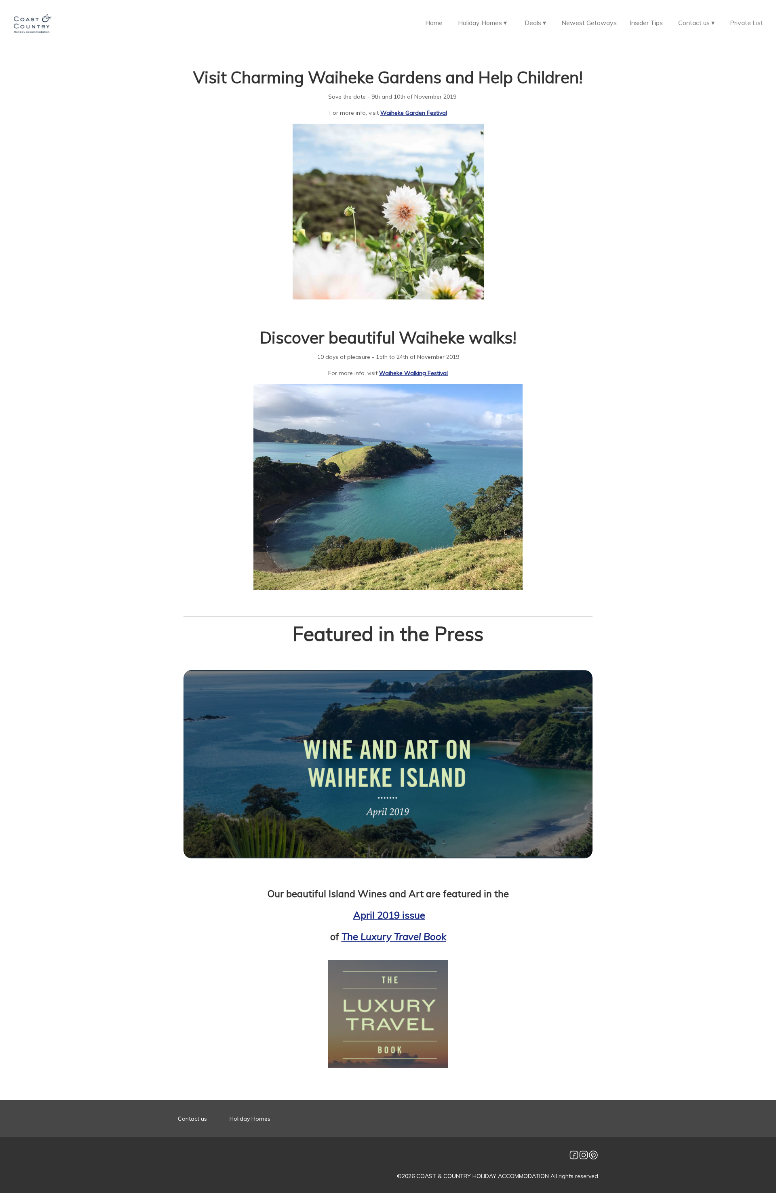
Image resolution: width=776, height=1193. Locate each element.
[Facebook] (574, 1155)
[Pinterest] (593, 1155)
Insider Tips (646, 23)
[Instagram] (583, 1155)
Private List (746, 23)
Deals (535, 23)
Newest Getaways (589, 23)
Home (434, 23)
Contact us (696, 23)
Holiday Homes (482, 23)
